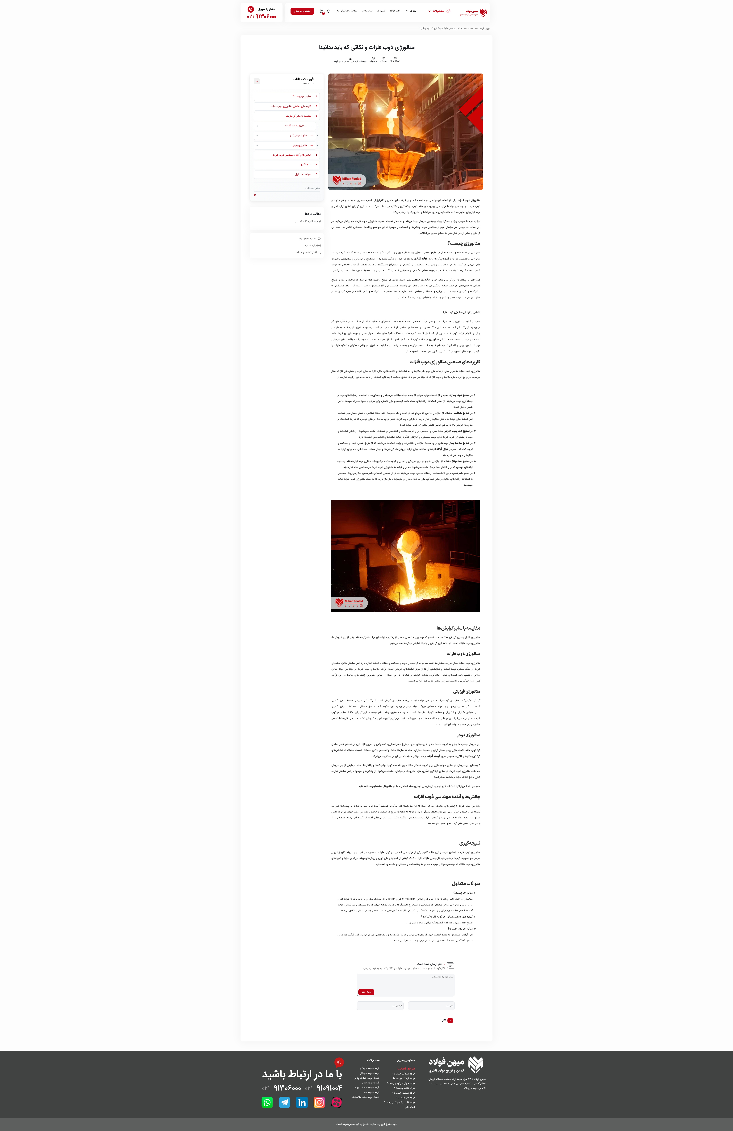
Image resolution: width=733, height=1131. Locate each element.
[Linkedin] (302, 1102)
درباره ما (381, 11)
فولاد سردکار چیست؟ (403, 1074)
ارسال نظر (366, 992)
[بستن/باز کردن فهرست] (257, 81)
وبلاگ (413, 11)
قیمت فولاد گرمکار (369, 1073)
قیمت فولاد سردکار (369, 1068)
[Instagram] (319, 1102)
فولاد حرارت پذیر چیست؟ (401, 1083)
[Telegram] (284, 1102)
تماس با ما (367, 11)
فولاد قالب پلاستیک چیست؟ (399, 1102)
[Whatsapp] (267, 1102)
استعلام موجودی (302, 11)
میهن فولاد (485, 28)
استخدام (410, 1107)
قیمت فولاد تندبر (370, 1083)
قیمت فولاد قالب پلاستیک (365, 1097)
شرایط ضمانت (406, 1068)
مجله (470, 28)
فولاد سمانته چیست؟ (403, 1093)
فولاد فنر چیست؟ (405, 1097)
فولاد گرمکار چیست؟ (404, 1078)
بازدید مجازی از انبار (346, 11)
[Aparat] (336, 1102)
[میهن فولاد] (473, 12)
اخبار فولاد (395, 11)
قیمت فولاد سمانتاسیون (367, 1087)
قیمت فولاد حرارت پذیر (367, 1078)
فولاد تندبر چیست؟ (404, 1088)
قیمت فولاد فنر (371, 1092)
